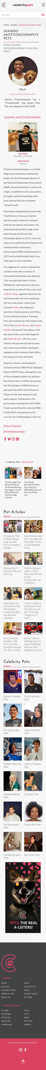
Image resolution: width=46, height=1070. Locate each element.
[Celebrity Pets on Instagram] (20, 1049)
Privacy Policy (31, 994)
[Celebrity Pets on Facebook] (25, 1049)
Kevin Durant (22, 325)
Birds (26, 1017)
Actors (4, 1010)
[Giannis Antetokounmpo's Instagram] (13, 439)
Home (6, 25)
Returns (28, 997)
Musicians (6, 1014)
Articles (5, 987)
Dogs (26, 1010)
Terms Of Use (7, 994)
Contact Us (30, 987)
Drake (15, 307)
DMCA (26, 990)
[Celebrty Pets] (23, 5)
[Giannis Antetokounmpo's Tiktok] (17, 439)
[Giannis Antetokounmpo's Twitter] (9, 439)
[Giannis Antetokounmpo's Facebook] (5, 439)
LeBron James (11, 293)
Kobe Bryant (14, 338)
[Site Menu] (43, 4)
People (14, 25)
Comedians (6, 1024)
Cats (26, 1014)
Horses (27, 1024)
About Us (5, 997)
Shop (26, 983)
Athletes (23, 164)
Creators (5, 1021)
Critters (28, 1021)
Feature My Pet (8, 990)
